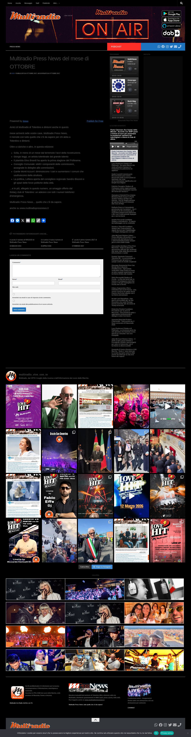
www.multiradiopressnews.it (94, 700)
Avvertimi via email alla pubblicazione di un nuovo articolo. (32, 304)
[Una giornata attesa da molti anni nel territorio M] (95, 540)
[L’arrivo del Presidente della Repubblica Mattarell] (167, 451)
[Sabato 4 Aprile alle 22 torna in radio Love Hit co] (59, 496)
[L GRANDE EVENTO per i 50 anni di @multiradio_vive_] (167, 540)
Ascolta (18, 3)
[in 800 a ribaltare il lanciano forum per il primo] (131, 496)
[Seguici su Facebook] (163, 46)
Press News (15, 47)
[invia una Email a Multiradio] (175, 46)
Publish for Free (95, 121)
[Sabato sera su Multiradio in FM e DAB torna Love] (23, 540)
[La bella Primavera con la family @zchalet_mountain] (59, 540)
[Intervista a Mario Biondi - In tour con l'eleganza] (59, 406)
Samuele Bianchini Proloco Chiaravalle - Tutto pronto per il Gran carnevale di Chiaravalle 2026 (123, 322)
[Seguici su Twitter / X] (171, 46)
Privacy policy (167, 733)
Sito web (15, 287)
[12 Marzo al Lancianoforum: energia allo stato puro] (95, 496)
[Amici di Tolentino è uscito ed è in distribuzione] (95, 406)
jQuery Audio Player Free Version (128, 120)
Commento (16, 262)
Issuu (25, 121)
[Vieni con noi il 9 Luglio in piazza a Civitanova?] (167, 406)
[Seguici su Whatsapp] (158, 46)
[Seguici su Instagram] (167, 46)
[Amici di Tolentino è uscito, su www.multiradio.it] (23, 496)
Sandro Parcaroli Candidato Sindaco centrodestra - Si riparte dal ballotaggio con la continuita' (124, 221)
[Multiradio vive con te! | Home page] (35, 15)
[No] (187, 733)
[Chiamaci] (179, 46)
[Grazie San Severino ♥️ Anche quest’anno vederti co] (59, 451)
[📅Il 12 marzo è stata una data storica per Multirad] (167, 496)
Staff (37, 3)
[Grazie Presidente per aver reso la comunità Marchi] (95, 451)
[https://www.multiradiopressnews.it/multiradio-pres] (131, 540)
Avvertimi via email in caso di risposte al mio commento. (31, 297)
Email (60, 279)
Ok (156, 733)
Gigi (13, 73)
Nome (14, 279)
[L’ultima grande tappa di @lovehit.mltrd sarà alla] (23, 406)
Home (10, 3)
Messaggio (28, 3)
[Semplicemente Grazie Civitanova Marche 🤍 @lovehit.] (131, 406)
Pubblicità (46, 3)
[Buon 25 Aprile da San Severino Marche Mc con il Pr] (131, 451)
